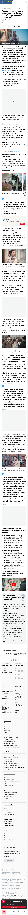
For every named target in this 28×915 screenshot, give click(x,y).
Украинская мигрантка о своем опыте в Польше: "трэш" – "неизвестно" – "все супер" (22, 6)
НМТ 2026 (6, 810)
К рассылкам (9, 860)
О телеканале (5, 693)
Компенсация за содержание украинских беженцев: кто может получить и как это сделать (13, 117)
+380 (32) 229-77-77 (10, 893)
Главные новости (8, 722)
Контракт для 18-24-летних (10, 763)
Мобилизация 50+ (8, 759)
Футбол (6, 834)
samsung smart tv (16, 874)
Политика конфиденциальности (6, 704)
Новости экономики (9, 774)
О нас (3, 686)
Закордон (4, 6)
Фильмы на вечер (8, 796)
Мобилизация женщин (9, 761)
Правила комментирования (19, 694)
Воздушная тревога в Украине (11, 745)
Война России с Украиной (11, 737)
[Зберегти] (24, 27)
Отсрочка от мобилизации (10, 765)
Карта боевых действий (9, 741)
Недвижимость (8, 819)
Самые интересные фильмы (10, 792)
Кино (5, 790)
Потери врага (7, 751)
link (15, 671)
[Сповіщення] (26, 2)
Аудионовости (7, 730)
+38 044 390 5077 (19, 665)
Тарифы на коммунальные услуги (12, 781)
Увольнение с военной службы (11, 757)
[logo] (9, 2)
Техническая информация (18, 697)
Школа (5, 808)
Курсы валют (7, 777)
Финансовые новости (9, 779)
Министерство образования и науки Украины (15, 806)
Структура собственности (18, 705)
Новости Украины (8, 724)
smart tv (6, 874)
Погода (5, 732)
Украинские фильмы (9, 794)
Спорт (5, 830)
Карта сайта (17, 710)
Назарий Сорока (9, 19)
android (6, 870)
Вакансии (17, 702)
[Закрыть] (25, 901)
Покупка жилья (7, 823)
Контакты (17, 699)
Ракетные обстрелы (8, 739)
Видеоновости (7, 728)
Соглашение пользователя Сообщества (18, 690)
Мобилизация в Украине (11, 756)
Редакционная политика (7, 691)
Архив (16, 707)
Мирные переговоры (9, 743)
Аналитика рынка (8, 821)
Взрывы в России (8, 749)
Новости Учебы (8, 805)
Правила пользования (7, 700)
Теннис (5, 835)
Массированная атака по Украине (12, 747)
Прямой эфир (7, 726)
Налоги (6, 783)
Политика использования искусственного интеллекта (5, 708)
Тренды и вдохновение (9, 825)
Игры (16, 712)
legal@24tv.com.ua (18, 895)
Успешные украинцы (12, 6)
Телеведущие (5, 696)
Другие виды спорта (9, 839)
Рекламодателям (5, 698)
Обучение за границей (9, 814)
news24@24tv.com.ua (7, 665)
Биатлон (6, 837)
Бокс (5, 832)
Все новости (7, 721)
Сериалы (6, 800)
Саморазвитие (7, 812)
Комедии (6, 798)
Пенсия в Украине (8, 785)
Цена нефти (7, 775)
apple (16, 870)
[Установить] (14, 904)
